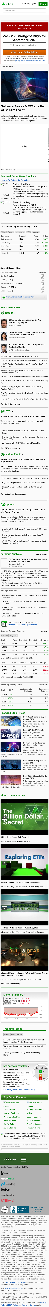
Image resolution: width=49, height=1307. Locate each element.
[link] (8, 4)
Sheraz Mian (16, 566)
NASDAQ (7, 1001)
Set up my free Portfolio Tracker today (19, 1090)
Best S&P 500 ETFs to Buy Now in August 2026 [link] (34, 731)
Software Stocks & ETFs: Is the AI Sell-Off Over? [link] (23, 416)
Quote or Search (10, 10)
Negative (13, 636)
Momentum (20, 232)
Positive (4, 636)
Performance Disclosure (14, 1282)
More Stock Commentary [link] (10, 404)
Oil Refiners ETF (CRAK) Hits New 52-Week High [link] (21, 443)
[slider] (25, 146)
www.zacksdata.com (13, 1288)
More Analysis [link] (41, 554)
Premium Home (33, 1128)
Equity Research (34, 1117)
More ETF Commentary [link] (10, 448)
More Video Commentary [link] (10, 984)
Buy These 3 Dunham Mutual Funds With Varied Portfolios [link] (25, 478)
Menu (43, 4)
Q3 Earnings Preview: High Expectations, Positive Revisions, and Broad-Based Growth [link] (22, 584)
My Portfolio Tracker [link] (15, 1066)
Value (3, 232)
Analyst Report (42, 276)
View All (44, 631)
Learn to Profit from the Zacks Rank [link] (15, 180)
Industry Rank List (11, 1113)
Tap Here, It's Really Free (24, 52)
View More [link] (43, 685)
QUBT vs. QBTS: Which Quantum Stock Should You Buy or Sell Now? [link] (27, 333)
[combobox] (25, 624)
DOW (6, 998)
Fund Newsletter (33, 1120)
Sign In (33, 4)
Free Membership (34, 1124)
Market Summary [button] (13, 994)
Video (29, 1113)
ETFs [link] (8, 411)
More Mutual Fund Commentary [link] (13, 494)
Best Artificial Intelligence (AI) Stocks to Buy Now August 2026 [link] (34, 745)
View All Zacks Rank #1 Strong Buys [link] (20, 297)
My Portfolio (9, 1124)
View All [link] (44, 591)
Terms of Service (29, 1305)
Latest (6, 1035)
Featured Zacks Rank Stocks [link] (17, 176)
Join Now (25, 4)
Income (36, 232)
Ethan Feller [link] (16, 325)
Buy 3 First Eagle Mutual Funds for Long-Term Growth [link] (23, 483)
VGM (29, 232)
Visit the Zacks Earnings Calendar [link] (22, 625)
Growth (10, 232)
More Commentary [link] (8, 170)
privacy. (18, 60)
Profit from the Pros (12, 1117)
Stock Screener (10, 1120)
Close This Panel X (8, 66)
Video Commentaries (13, 795)
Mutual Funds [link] (13, 454)
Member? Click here (33, 60)
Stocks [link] (9, 313)
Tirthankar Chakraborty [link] (20, 350)
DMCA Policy (12, 1305)
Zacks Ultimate (10, 1128)
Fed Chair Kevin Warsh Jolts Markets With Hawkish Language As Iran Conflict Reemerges (23, 1041)
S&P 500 (7, 1004)
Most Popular (16, 1035)
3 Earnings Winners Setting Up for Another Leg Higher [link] (25, 321)
